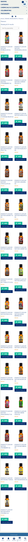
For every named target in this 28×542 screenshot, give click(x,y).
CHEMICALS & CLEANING (10, 7)
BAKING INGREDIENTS (11, 18)
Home (2, 18)
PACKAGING (5, 13)
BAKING (4, 1)
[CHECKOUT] (15, 16)
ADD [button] (5, 56)
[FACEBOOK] (12, 16)
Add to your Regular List (6, 59)
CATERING (4, 4)
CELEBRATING (6, 10)
